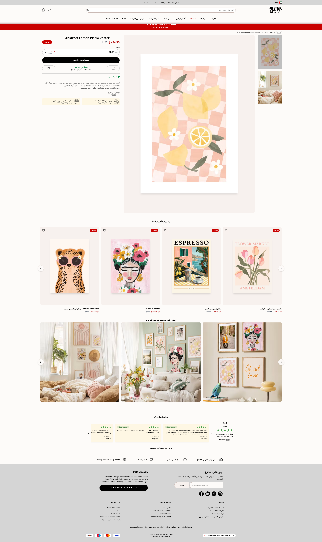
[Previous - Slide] (281, 268)
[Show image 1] (270, 52)
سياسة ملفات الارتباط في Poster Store (160, 527)
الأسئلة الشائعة (114, 513)
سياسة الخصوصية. (136, 527)
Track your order (113, 507)
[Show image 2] (270, 87)
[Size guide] (113, 68)
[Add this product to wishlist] (48, 68)
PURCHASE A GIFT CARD (121, 488)
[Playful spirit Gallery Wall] (242, 362)
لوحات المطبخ (268, 32)
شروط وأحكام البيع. (185, 527)
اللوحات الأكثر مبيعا (217, 510)
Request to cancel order (110, 516)
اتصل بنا (117, 510)
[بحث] (88, 10)
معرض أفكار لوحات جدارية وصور (211, 516)
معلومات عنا (166, 507)
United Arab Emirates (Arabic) (219, 535)
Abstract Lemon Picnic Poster (248, 32)
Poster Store (167, 534)
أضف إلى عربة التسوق (81, 60)
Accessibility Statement (161, 516)
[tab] (49, 10)
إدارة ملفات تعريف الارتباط (110, 519)
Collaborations (165, 513)
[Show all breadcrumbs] (279, 32)
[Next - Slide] (41, 268)
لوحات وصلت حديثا (217, 513)
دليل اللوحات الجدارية (216, 507)
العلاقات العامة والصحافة (162, 510)
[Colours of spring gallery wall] (160, 362)
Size (118, 47)
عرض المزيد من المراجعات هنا (161, 448)
